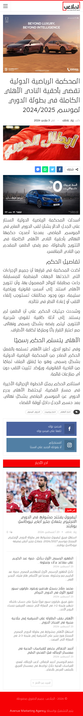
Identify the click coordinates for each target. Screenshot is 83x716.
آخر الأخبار (70, 510)
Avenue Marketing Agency (28, 711)
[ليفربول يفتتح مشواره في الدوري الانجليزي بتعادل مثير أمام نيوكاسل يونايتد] (41, 492)
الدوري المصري (33, 412)
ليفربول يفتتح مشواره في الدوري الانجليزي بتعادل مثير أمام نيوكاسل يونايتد (47, 522)
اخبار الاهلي (65, 412)
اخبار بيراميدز (50, 412)
